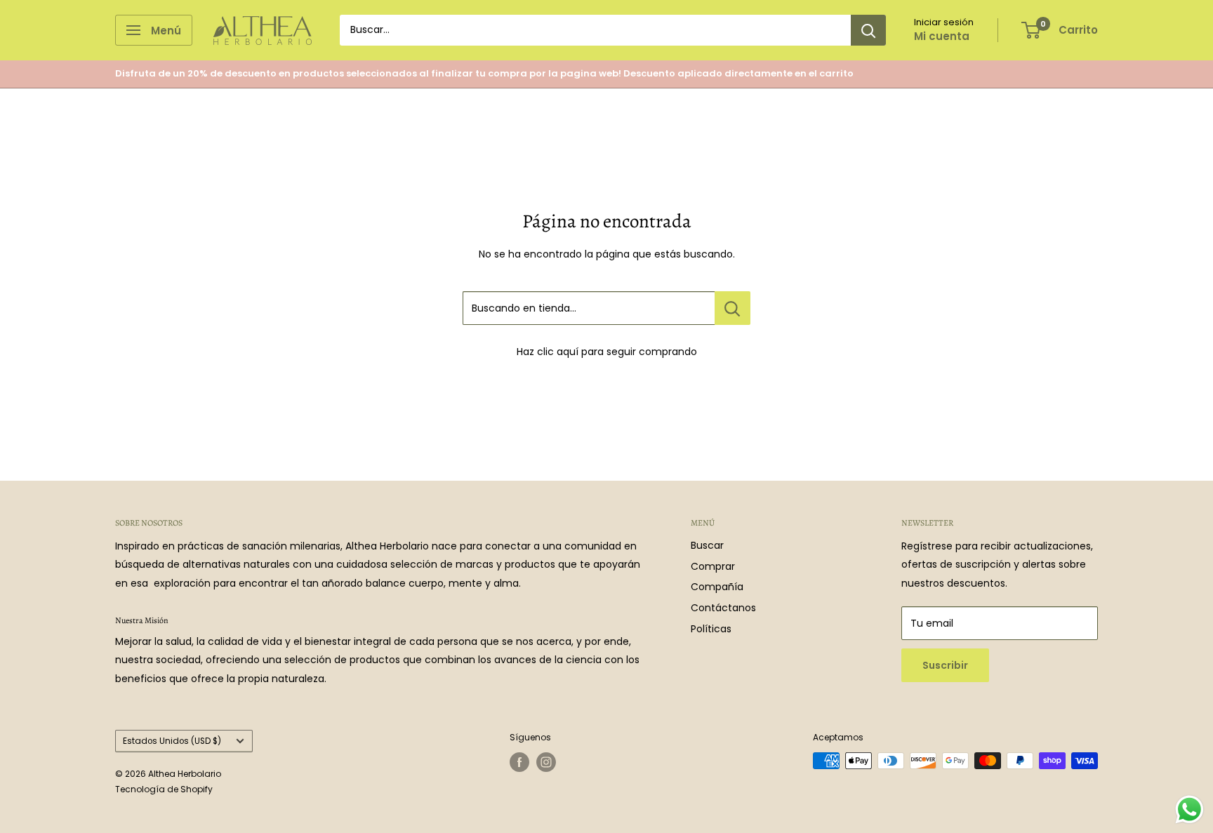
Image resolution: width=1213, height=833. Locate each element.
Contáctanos (723, 608)
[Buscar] (868, 30)
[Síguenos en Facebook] (519, 762)
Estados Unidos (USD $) (172, 741)
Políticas (711, 629)
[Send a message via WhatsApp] (1189, 809)
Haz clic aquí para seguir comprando (607, 352)
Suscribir (945, 665)
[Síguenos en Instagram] (546, 762)
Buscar (707, 545)
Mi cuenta (941, 36)
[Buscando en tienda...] (732, 308)
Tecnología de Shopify (164, 789)
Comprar (713, 566)
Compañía (717, 587)
